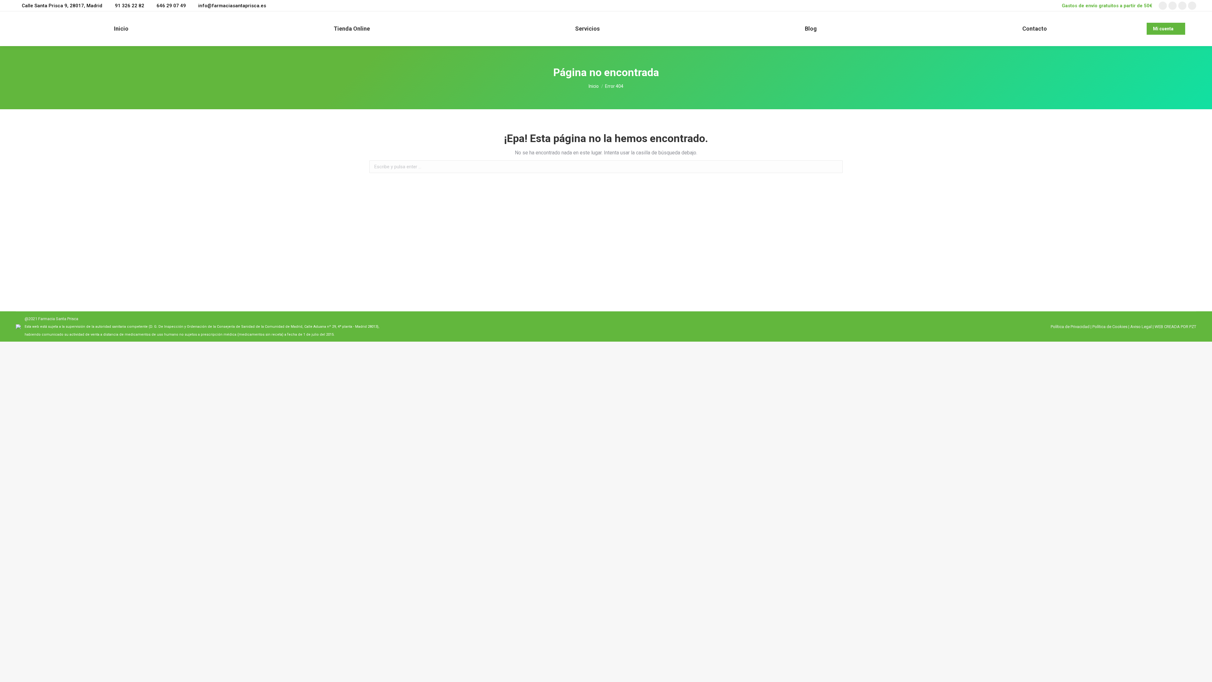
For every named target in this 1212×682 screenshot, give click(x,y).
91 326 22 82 (129, 6)
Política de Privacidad (1070, 326)
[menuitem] (121, 28)
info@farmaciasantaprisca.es (232, 6)
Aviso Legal (1141, 326)
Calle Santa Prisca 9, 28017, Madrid (62, 6)
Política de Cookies (1109, 326)
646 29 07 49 (171, 6)
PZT (1192, 326)
